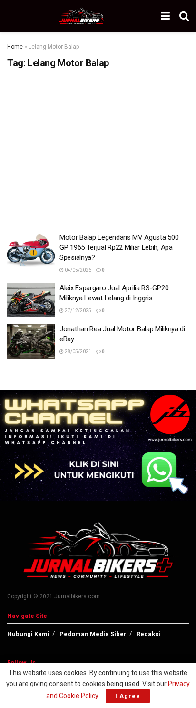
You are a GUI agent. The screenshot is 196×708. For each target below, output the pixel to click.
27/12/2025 (77, 310)
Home (15, 46)
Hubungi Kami (28, 633)
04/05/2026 (77, 270)
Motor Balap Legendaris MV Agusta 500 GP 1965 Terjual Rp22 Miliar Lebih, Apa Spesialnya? (118, 247)
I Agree (127, 695)
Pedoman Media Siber (93, 633)
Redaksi (148, 633)
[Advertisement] (98, 147)
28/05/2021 (77, 351)
